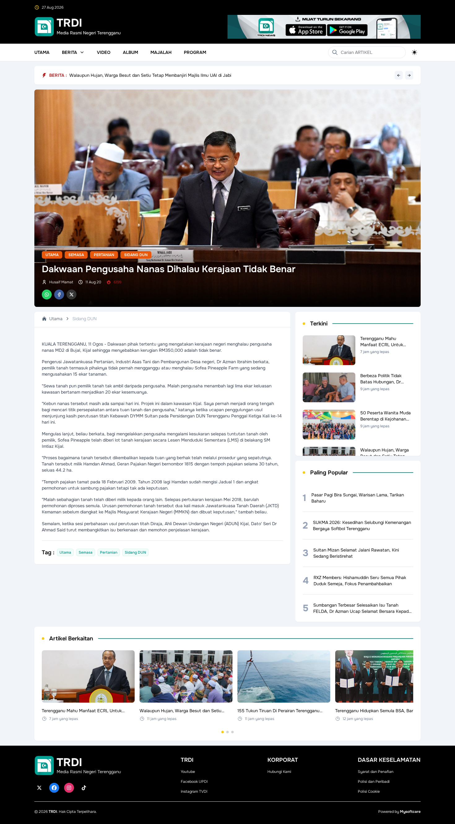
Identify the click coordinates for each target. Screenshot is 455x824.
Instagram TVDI (194, 791)
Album (130, 52)
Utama (42, 52)
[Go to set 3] (232, 732)
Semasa (76, 254)
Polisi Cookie (369, 791)
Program (195, 52)
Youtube (188, 771)
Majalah (160, 52)
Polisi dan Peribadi (374, 781)
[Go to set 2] (227, 732)
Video (103, 52)
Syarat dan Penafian (375, 771)
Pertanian (104, 254)
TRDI (53, 811)
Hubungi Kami (279, 771)
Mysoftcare (410, 811)
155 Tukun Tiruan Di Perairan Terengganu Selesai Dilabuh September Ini (140, 75)
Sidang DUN (136, 254)
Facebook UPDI (194, 781)
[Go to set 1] (222, 732)
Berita (69, 52)
